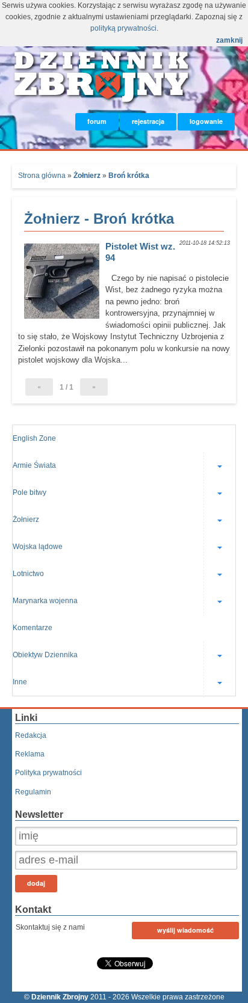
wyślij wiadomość (185, 929)
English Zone (34, 438)
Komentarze (32, 628)
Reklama (30, 754)
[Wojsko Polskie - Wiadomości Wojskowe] (102, 100)
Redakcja (30, 735)
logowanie (206, 121)
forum (97, 121)
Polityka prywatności (48, 772)
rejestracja (148, 121)
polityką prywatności (123, 28)
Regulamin (33, 792)
